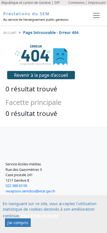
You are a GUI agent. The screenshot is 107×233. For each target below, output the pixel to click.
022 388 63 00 (16, 185)
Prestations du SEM (26, 13)
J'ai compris (17, 222)
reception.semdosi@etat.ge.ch (30, 191)
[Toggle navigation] (96, 15)
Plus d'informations (39, 215)
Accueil (9, 32)
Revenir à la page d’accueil (41, 75)
